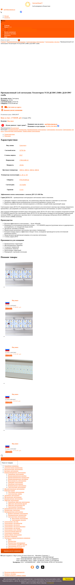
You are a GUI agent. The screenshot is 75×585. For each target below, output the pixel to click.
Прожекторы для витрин (12, 510)
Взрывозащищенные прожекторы (18, 477)
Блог (5, 37)
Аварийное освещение (11, 466)
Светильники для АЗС (11, 521)
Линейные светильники (15, 484)
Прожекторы (12, 541)
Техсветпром (15, 128)
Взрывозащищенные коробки (17, 476)
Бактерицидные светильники (13, 469)
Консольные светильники (20, 518)
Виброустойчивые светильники (18, 513)
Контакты (7, 35)
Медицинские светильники (13, 497)
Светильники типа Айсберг (13, 530)
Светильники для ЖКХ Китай (17, 544)
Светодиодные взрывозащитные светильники (22, 30)
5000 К (32, 170)
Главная (6, 25)
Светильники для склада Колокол (14, 526)
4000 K (27, 170)
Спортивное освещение (11, 533)
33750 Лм (22, 150)
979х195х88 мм (24, 180)
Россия (6, 16)
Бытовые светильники (11, 471)
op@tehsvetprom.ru (9, 9)
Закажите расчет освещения (13, 110)
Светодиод (22, 145)
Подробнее (8, 309)
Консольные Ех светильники (17, 481)
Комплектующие (9, 490)
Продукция (7, 27)
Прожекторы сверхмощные (16, 543)
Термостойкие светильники (31, 131)
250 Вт (21, 165)
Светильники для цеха (52, 42)
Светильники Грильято (15, 507)
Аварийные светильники (16, 474)
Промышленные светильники (16, 42)
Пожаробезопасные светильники (14, 508)
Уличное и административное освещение (17, 538)
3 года (21, 189)
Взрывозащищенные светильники (15, 472)
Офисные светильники (11, 500)
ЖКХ (9, 539)
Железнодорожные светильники (14, 489)
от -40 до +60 (23, 175)
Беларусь (7, 17)
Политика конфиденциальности (14, 572)
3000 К (21, 170)
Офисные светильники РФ (16, 505)
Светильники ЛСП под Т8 (16, 546)
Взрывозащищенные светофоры (18, 479)
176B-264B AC (24, 160)
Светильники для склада (54, 129)
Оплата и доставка (10, 33)
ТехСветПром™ (37, 3)
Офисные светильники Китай (17, 503)
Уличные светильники (15, 548)
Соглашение (50, 583)
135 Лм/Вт (22, 184)
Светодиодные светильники (35, 42)
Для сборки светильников (16, 492)
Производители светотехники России (20, 28)
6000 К (37, 170)
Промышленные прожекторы (17, 129)
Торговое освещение (10, 536)
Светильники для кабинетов (13, 523)
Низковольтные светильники (17, 485)
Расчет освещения (10, 32)
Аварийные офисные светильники (19, 502)
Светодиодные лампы (15, 494)
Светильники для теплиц (12, 528)
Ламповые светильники (15, 482)
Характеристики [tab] (9, 134)
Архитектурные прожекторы (13, 467)
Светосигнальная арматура (12, 531)
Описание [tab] (7, 136)
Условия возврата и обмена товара (15, 575)
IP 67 (20, 155)
